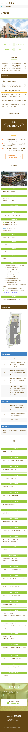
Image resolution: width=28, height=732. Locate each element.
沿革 (20, 49)
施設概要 (7, 49)
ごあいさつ (7, 44)
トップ (3, 6)
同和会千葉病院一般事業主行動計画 (12, 156)
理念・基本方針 (20, 44)
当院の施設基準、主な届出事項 (10, 292)
